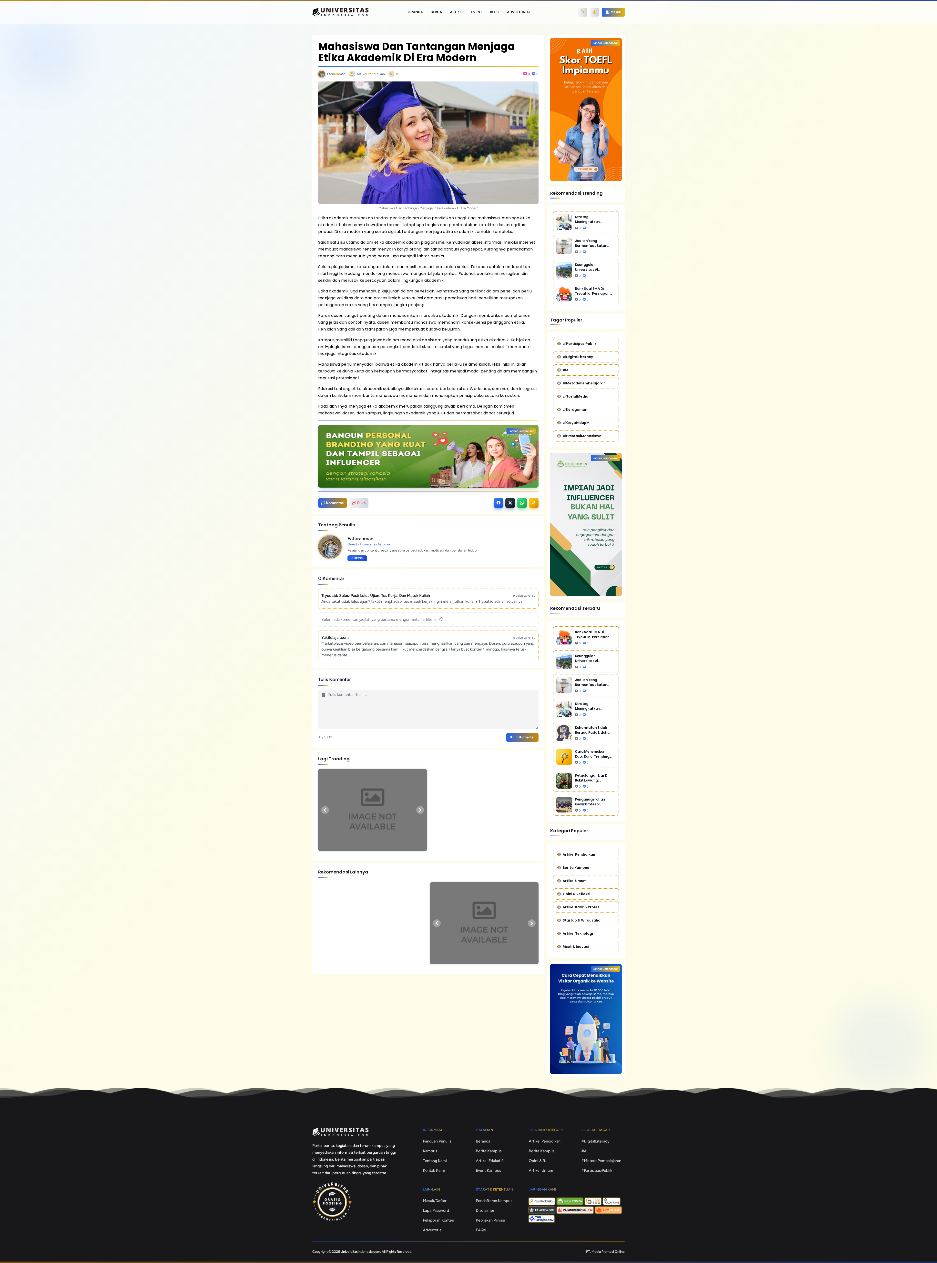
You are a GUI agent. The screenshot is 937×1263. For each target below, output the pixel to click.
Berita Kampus (576, 867)
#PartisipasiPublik (579, 343)
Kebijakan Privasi (490, 1220)
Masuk (615, 12)
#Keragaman (575, 409)
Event (476, 12)
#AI (566, 370)
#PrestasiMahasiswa (582, 435)
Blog (494, 12)
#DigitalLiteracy (578, 356)
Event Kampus (488, 1170)
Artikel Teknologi (578, 933)
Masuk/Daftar (435, 1200)
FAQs (481, 1230)
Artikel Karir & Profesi (582, 907)
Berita (436, 12)
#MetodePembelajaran (584, 383)
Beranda (415, 12)
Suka (361, 503)
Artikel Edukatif (489, 1160)
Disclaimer (485, 1210)
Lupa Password (436, 1210)
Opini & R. (537, 1160)
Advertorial (518, 12)
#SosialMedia (575, 396)
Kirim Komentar (522, 737)
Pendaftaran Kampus (494, 1200)
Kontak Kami (434, 1170)
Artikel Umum (575, 880)
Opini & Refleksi (576, 894)
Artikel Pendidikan (579, 854)
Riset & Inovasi (576, 946)
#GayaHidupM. (577, 422)
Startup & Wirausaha (582, 920)
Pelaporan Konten (438, 1220)
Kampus (430, 1151)
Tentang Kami (435, 1160)
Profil (359, 558)
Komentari (335, 503)
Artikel (456, 12)
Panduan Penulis (437, 1141)
